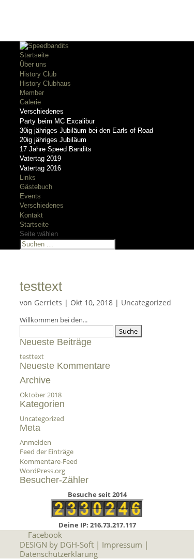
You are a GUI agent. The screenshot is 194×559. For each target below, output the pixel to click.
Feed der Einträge (46, 451)
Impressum (122, 544)
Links (28, 177)
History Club (38, 74)
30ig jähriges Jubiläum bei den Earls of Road (86, 130)
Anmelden (35, 442)
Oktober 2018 (41, 394)
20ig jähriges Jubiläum (53, 140)
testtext (41, 286)
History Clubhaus (45, 83)
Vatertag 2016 (40, 168)
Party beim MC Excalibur (57, 121)
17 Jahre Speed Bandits (56, 149)
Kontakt (31, 215)
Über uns (33, 64)
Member (32, 93)
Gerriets (48, 302)
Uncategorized (146, 302)
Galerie (30, 102)
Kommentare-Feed (49, 461)
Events (30, 196)
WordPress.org (42, 470)
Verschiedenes (42, 111)
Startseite (34, 55)
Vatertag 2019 (40, 158)
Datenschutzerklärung (59, 554)
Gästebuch (36, 187)
